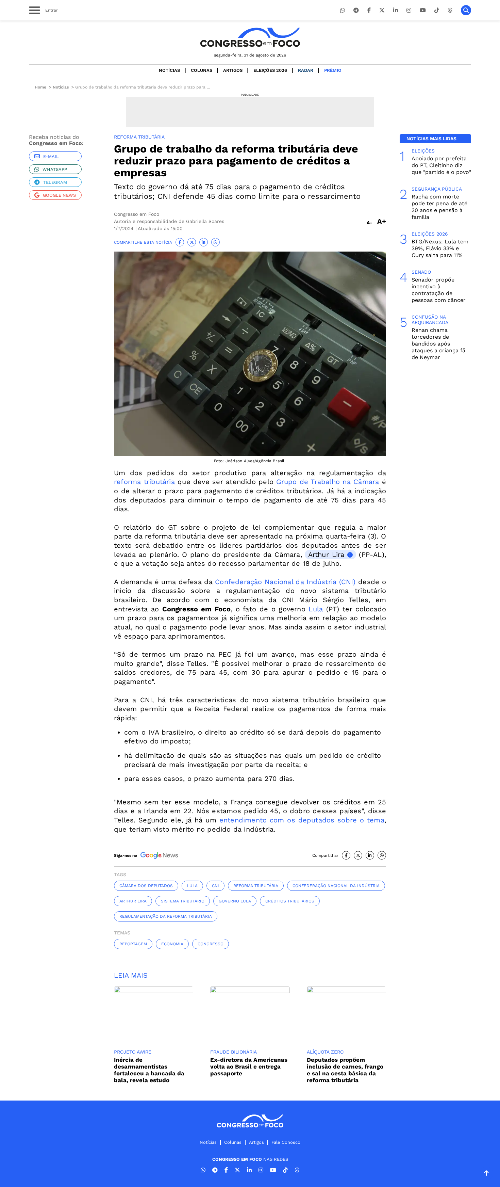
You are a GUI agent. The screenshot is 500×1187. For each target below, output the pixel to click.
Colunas (201, 70)
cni (215, 885)
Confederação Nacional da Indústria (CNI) (285, 582)
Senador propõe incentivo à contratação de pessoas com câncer (439, 289)
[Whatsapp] (342, 10)
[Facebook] (369, 10)
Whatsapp (55, 169)
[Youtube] (423, 10)
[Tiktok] (436, 10)
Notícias (169, 70)
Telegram (55, 182)
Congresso (210, 944)
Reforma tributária (255, 885)
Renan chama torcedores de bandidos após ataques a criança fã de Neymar (438, 343)
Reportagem (133, 944)
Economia (172, 944)
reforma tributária (144, 482)
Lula (316, 609)
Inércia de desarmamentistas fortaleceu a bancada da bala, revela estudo (149, 1070)
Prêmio (332, 70)
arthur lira (133, 901)
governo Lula (235, 901)
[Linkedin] (395, 10)
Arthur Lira (326, 554)
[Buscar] (466, 10)
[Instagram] (408, 10)
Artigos (233, 70)
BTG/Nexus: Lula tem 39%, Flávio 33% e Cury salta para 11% (440, 248)
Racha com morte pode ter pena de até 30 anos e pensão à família (439, 206)
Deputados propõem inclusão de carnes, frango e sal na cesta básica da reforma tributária (345, 1070)
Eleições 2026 (270, 70)
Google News (59, 195)
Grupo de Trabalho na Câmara (327, 482)
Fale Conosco (285, 1142)
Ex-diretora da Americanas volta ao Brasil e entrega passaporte (248, 1066)
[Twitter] (382, 10)
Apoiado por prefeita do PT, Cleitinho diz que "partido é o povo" (441, 165)
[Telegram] (356, 10)
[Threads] (450, 10)
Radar (305, 70)
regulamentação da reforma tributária (165, 916)
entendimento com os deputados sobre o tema (301, 820)
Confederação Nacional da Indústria (336, 885)
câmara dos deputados (146, 885)
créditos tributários (289, 901)
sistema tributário (182, 901)
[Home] (250, 37)
